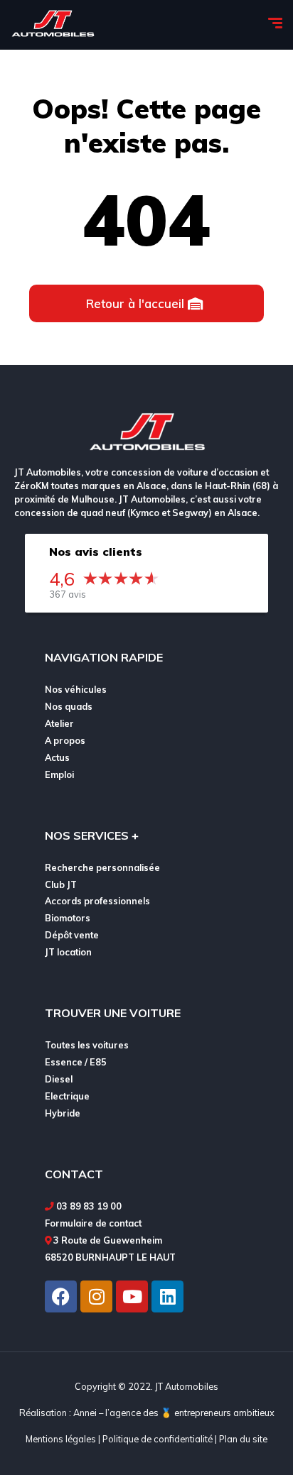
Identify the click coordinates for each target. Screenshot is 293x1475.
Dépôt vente (72, 935)
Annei (85, 1412)
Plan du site (243, 1438)
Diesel (59, 1079)
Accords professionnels (97, 900)
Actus (57, 757)
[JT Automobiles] (53, 25)
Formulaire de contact (93, 1223)
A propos (65, 740)
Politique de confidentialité (157, 1438)
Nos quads (68, 706)
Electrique (67, 1096)
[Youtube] (132, 1296)
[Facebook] (61, 1296)
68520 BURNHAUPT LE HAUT (110, 1257)
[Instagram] (96, 1296)
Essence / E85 (76, 1062)
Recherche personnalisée (102, 867)
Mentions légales (61, 1438)
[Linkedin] (167, 1296)
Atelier (59, 723)
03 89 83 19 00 (89, 1206)
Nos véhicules (76, 689)
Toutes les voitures (87, 1045)
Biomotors (67, 917)
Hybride (62, 1113)
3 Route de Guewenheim (107, 1240)
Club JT (61, 884)
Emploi (59, 774)
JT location (68, 952)
